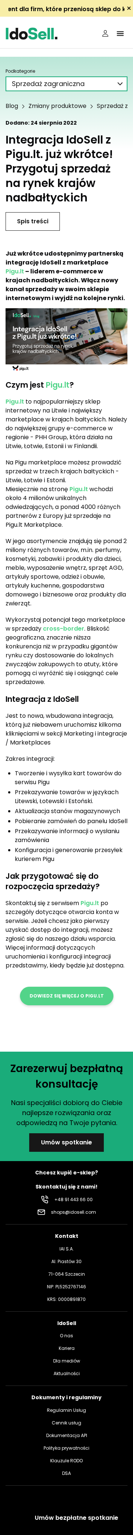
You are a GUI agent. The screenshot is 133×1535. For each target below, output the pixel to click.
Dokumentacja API (66, 1435)
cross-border (63, 628)
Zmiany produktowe (57, 106)
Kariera (67, 1348)
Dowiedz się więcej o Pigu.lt (67, 996)
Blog (12, 106)
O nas (66, 1335)
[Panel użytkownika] (105, 33)
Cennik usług (66, 1423)
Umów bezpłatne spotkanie (76, 1517)
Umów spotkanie (66, 1142)
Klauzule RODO (66, 1460)
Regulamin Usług (66, 1410)
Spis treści (32, 221)
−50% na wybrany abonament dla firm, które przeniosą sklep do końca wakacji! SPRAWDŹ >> (66, 9)
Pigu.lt (15, 271)
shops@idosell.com (73, 1212)
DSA (66, 1473)
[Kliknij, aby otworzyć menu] (120, 33)
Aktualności (67, 1373)
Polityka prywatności (66, 1448)
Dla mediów (66, 1361)
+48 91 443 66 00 (73, 1199)
